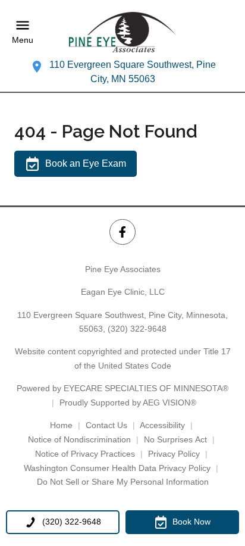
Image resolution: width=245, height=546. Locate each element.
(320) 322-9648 (137, 328)
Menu (22, 40)
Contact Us (106, 425)
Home (61, 425)
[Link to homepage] (122, 32)
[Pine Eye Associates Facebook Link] (122, 232)
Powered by (122, 388)
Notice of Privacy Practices (85, 453)
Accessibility (162, 425)
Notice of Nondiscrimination (79, 439)
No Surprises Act (175, 439)
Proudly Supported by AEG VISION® (127, 402)
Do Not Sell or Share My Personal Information (123, 481)
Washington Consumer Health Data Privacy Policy (117, 468)
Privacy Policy (174, 453)
